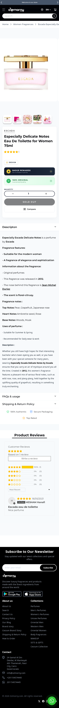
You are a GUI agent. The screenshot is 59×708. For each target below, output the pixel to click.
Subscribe (48, 567)
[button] (3, 9)
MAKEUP (35, 638)
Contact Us (7, 614)
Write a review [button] (29, 458)
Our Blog (6, 622)
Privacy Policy (8, 618)
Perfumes (35, 606)
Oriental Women (38, 630)
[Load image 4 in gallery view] (37, 119)
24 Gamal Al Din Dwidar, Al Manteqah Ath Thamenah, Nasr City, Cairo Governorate (17, 663)
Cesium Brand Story (11, 630)
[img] (24, 498)
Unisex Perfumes (39, 618)
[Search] (54, 16)
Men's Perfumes (38, 610)
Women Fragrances (23, 24)
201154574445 (14, 682)
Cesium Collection (39, 646)
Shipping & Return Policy (14, 634)
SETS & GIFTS (37, 642)
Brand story (7, 626)
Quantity (8, 189)
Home (5, 24)
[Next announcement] (57, 2)
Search (5, 610)
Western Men (37, 626)
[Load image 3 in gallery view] (27, 119)
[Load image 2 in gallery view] (17, 119)
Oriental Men (37, 622)
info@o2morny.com (16, 673)
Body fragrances (38, 634)
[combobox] (23, 16)
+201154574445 (14, 677)
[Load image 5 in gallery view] (47, 119)
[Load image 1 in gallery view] (7, 119)
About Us (6, 606)
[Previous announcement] (1, 2)
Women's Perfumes (40, 614)
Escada (9, 130)
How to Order (8, 638)
